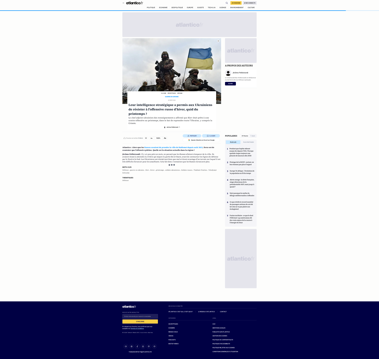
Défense (179, 93)
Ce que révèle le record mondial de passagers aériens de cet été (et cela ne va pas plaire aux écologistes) (241, 205)
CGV (213, 324)
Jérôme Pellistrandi (172, 127)
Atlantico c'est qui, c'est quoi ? (180, 311)
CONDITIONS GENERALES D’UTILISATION (225, 351)
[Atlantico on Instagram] (148, 346)
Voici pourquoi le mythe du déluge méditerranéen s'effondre (242, 194)
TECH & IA (211, 7)
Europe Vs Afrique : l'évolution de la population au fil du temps (242, 172)
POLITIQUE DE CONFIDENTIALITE (222, 340)
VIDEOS (170, 336)
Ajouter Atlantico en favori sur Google (203, 140)
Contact (223, 311)
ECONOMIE (163, 7)
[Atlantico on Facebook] (137, 346)
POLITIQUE (151, 7)
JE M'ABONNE (236, 3)
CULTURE (251, 7)
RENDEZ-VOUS (173, 332)
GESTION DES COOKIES (219, 336)
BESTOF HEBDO (173, 343)
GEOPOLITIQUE (177, 7)
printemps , (160, 170)
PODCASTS (172, 340)
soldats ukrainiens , (173, 170)
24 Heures (245, 136)
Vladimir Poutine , (201, 170)
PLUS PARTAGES (248, 142)
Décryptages (172, 93)
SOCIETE (200, 7)
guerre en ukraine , (137, 170)
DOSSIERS (171, 328)
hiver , (153, 170)
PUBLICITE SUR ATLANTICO (221, 332)
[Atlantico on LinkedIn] (143, 346)
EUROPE (190, 7)
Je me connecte (249, 3)
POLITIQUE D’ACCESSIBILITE (221, 343)
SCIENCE (223, 7)
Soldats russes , (187, 170)
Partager (193, 136)
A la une (163, 93)
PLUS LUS (233, 142)
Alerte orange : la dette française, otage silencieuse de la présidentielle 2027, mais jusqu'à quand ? (242, 183)
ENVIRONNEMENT (237, 7)
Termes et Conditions (137, 328)
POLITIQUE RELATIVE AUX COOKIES (223, 347)
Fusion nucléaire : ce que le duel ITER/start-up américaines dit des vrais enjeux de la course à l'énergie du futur (241, 219)
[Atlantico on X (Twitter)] (131, 346)
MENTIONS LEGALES (218, 328)
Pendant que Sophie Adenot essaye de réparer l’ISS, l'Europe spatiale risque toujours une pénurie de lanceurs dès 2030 (241, 152)
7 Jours (252, 136)
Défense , (126, 170)
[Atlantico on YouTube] (154, 346)
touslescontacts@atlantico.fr (140, 352)
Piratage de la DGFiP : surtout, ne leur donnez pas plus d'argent (242, 163)
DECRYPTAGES (173, 324)
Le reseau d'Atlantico (206, 311)
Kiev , (147, 170)
